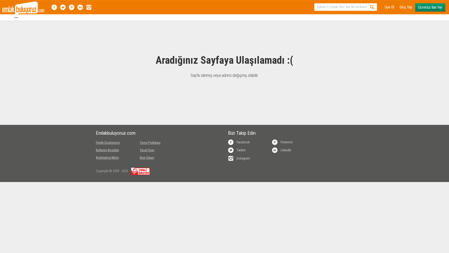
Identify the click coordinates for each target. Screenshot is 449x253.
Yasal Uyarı (147, 150)
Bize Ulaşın (147, 158)
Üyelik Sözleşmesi (108, 143)
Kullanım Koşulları (107, 150)
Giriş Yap (406, 7)
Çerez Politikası (150, 143)
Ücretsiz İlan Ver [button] (430, 7)
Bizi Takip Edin (242, 133)
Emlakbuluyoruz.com (114, 133)
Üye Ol (389, 7)
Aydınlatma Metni (107, 158)
